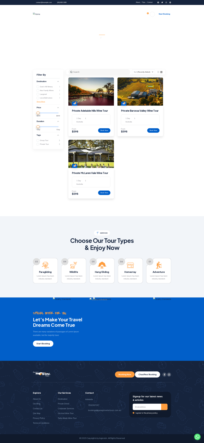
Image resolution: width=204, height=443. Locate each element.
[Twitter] (162, 2)
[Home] (36, 14)
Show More (41, 102)
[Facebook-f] (164, 375)
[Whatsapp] (197, 437)
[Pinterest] (170, 2)
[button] (171, 272)
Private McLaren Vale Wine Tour (90, 173)
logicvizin (103, 438)
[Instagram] (166, 2)
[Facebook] (158, 2)
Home (97, 38)
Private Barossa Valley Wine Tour (140, 110)
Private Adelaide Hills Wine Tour (90, 110)
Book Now (104, 130)
